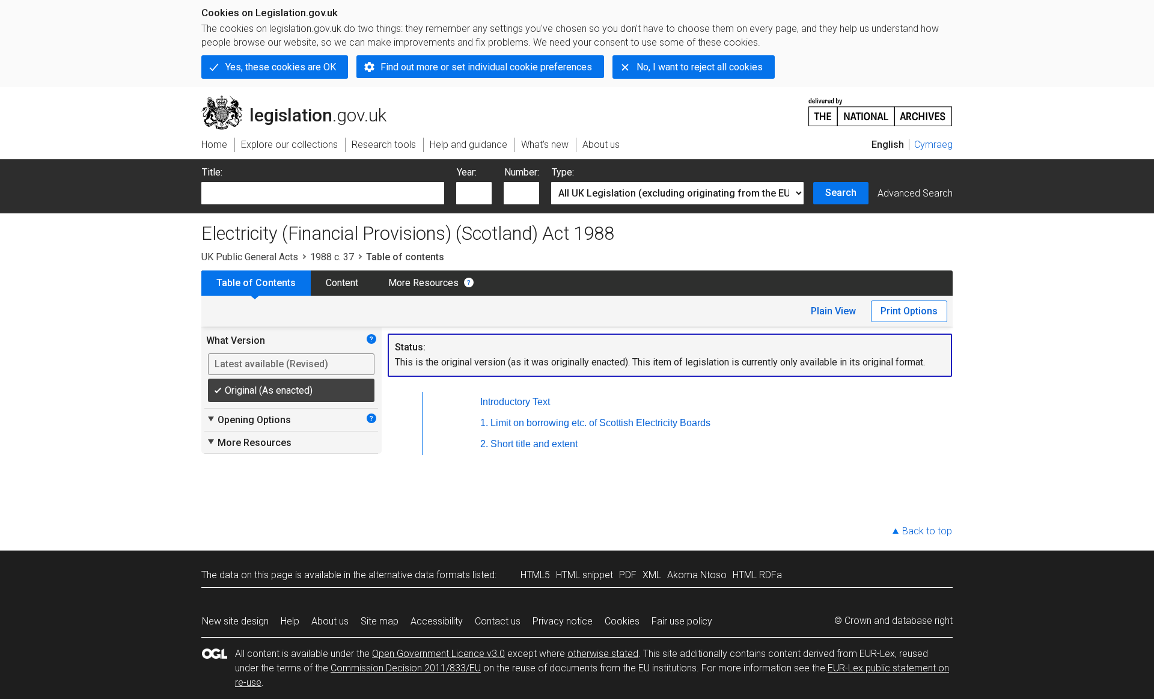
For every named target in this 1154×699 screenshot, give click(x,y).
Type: (563, 172)
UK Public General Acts (249, 257)
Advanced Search (915, 193)
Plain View (833, 311)
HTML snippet (584, 575)
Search (840, 192)
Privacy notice (563, 621)
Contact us (498, 621)
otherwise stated (602, 653)
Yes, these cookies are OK (280, 67)
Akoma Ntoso (697, 575)
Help (290, 621)
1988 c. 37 (332, 257)
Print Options (909, 311)
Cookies (622, 621)
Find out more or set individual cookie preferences (486, 67)
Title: (212, 172)
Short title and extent (534, 444)
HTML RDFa (757, 575)
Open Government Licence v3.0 (438, 653)
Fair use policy (682, 621)
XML (652, 575)
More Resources (423, 282)
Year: (467, 172)
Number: (521, 172)
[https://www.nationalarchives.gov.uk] (880, 107)
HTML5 (535, 575)
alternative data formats (419, 575)
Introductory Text (515, 402)
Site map (379, 621)
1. (484, 423)
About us (330, 621)
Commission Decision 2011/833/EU (406, 668)
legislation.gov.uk (300, 100)
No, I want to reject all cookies (700, 67)
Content (342, 282)
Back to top (927, 531)
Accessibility (437, 621)
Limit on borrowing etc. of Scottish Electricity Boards (600, 423)
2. (484, 444)
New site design (235, 621)
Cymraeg (933, 144)
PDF (628, 575)
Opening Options (248, 420)
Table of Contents (256, 282)
